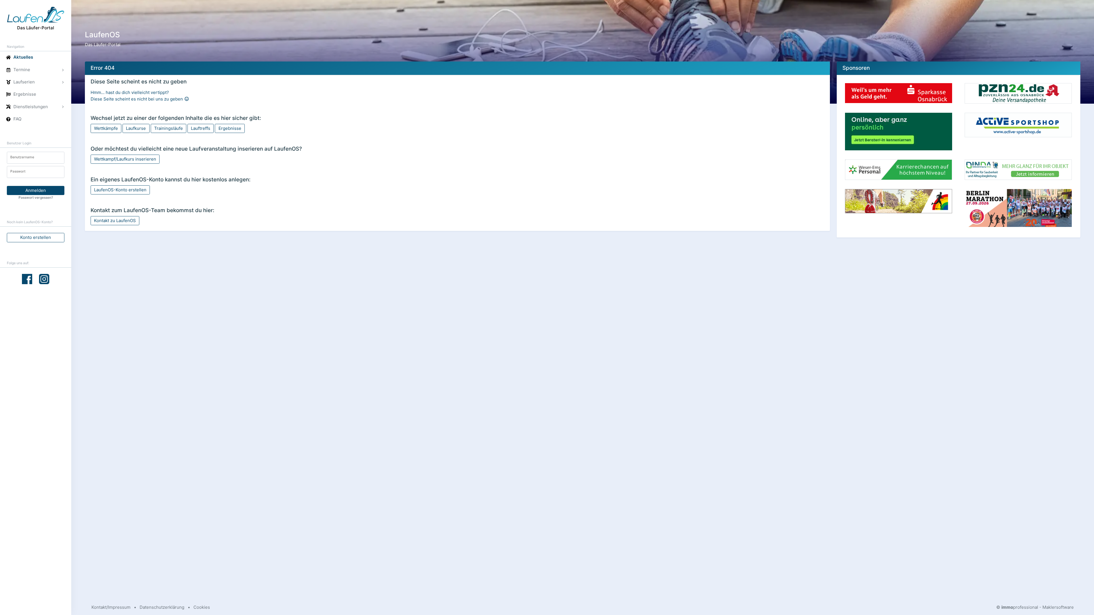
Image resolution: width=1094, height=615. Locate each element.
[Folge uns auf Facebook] (27, 279)
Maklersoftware (1058, 607)
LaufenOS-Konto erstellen (120, 189)
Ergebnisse (230, 128)
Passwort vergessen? (36, 197)
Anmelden (35, 190)
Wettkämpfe (106, 128)
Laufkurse (136, 128)
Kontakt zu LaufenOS (115, 220)
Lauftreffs (200, 128)
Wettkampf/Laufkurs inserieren (125, 159)
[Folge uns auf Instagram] (44, 278)
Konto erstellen (35, 237)
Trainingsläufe (168, 128)
